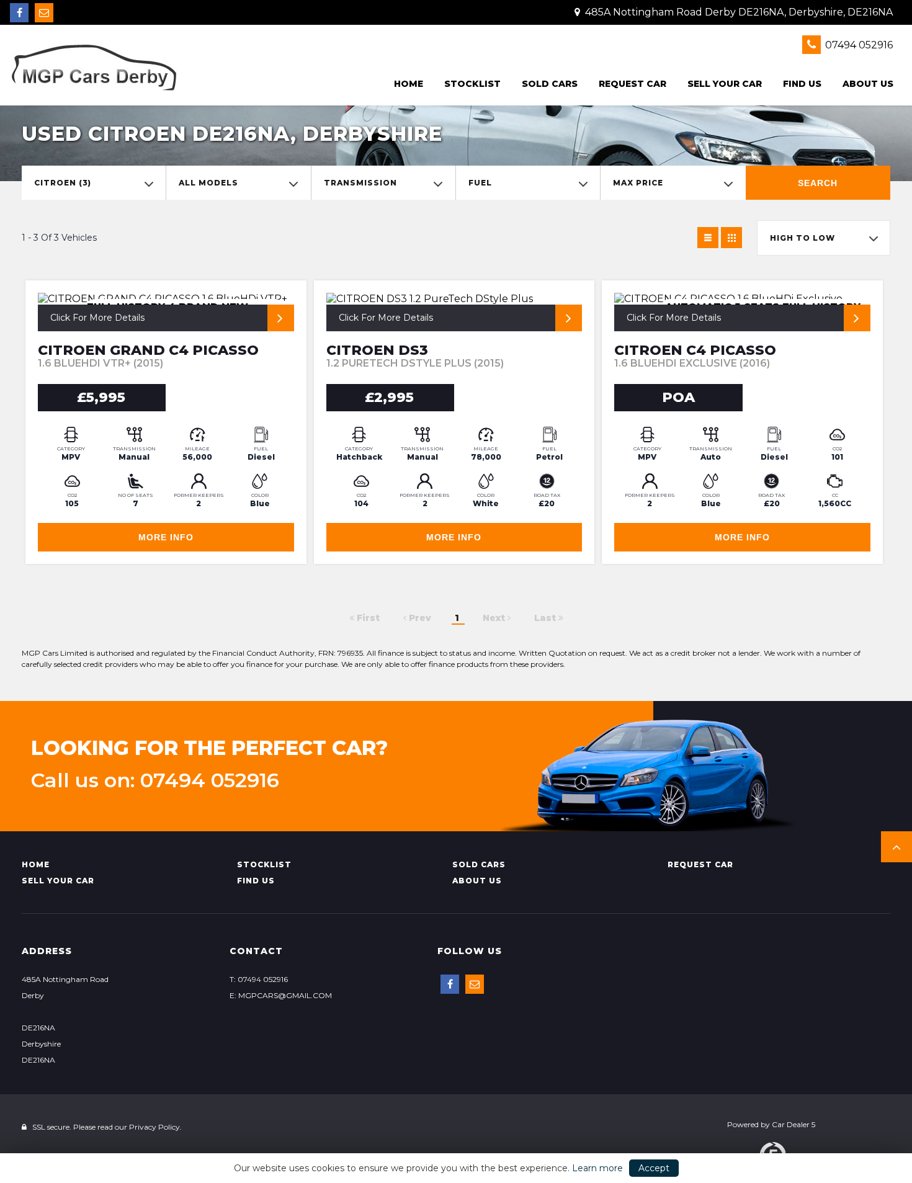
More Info (166, 537)
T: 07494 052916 (259, 979)
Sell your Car (724, 83)
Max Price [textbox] (638, 182)
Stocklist (472, 83)
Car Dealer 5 (793, 1124)
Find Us (802, 83)
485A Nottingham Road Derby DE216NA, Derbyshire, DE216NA (738, 12)
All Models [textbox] (208, 182)
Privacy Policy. (155, 1127)
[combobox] (94, 183)
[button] (896, 846)
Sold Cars (550, 83)
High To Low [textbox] (802, 238)
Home (408, 83)
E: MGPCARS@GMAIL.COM (281, 995)
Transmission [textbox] (360, 182)
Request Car (632, 83)
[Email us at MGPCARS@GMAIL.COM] (44, 12)
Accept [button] (653, 1168)
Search (818, 183)
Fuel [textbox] (480, 182)
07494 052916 (858, 45)
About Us (868, 83)
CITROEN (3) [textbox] (62, 182)
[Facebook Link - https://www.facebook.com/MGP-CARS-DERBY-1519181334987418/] (19, 12)
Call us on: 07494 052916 (155, 780)
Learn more (597, 1168)
